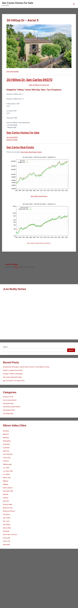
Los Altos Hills (8, 471)
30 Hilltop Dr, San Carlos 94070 (29, 79)
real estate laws (8, 403)
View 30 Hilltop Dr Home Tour (39, 85)
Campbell (6, 444)
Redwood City (8, 508)
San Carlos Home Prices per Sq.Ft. (39, 243)
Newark (5, 494)
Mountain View (8, 491)
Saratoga (6, 531)
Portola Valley (7, 504)
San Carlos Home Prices (39, 196)
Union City (6, 541)
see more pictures (12, 71)
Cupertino (6, 448)
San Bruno (6, 514)
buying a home (8, 397)
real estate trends (9, 410)
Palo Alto (6, 501)
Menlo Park (7, 478)
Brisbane (6, 437)
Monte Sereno (8, 488)
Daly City (6, 451)
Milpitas (5, 484)
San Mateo (6, 524)
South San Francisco (10, 534)
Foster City (6, 458)
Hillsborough (7, 464)
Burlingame (7, 441)
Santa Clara (7, 528)
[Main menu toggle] (74, 4)
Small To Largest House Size (12, 370)
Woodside (6, 544)
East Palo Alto (7, 454)
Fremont (6, 461)
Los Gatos (6, 474)
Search (5, 347)
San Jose (6, 521)
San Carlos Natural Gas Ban (12, 377)
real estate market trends (11, 407)
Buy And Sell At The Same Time (13, 381)
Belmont (6, 434)
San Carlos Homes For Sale (17, 2)
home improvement (9, 400)
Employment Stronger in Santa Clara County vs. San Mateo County (26, 367)
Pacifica (5, 498)
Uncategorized (8, 413)
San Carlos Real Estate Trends (31, 152)
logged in (17, 267)
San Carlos (6, 518)
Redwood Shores (9, 511)
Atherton (6, 431)
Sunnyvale (6, 538)
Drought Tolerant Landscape (13, 374)
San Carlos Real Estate (20, 147)
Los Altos (6, 468)
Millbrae (5, 481)
